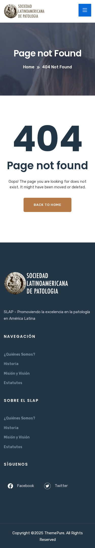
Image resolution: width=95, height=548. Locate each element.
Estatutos (13, 383)
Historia (11, 364)
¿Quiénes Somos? (19, 354)
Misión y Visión (17, 373)
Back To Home (47, 205)
